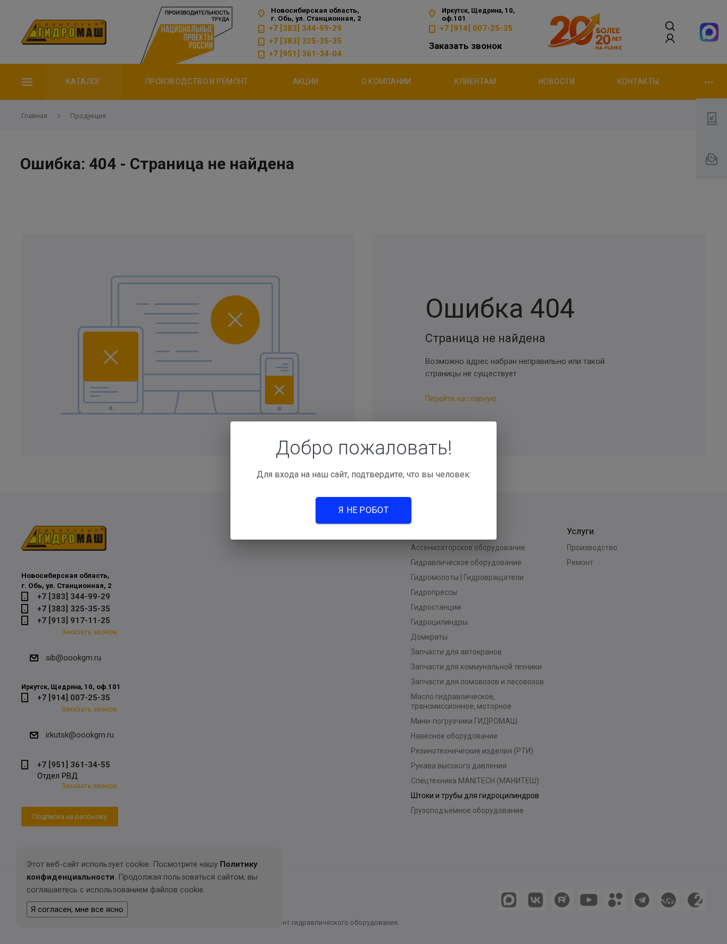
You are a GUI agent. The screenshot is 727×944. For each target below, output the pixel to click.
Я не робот (363, 510)
